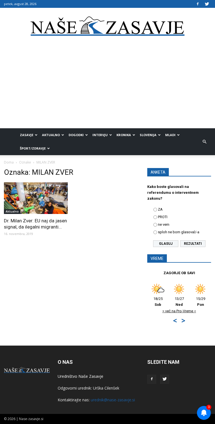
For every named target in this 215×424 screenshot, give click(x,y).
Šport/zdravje (33, 148)
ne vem (163, 224)
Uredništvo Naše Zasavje (80, 376)
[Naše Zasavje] (107, 26)
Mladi (170, 135)
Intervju (100, 135)
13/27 (179, 302)
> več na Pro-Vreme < (179, 311)
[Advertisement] (107, 86)
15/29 (200, 302)
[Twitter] (207, 4)
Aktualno (51, 135)
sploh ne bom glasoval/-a (178, 232)
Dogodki (76, 135)
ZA (160, 209)
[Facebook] (197, 4)
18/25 (158, 302)
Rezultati (193, 244)
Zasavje (26, 135)
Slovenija (148, 135)
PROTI (162, 217)
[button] (204, 141)
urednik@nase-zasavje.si (113, 399)
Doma (9, 162)
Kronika (123, 135)
